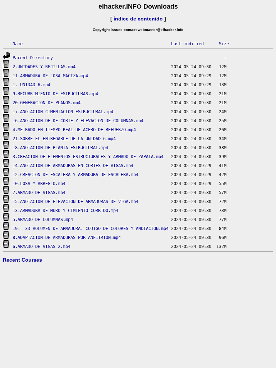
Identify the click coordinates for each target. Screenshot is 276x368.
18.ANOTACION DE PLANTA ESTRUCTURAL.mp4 (60, 147)
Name (18, 43)
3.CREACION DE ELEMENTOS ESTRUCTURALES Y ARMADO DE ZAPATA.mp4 (88, 156)
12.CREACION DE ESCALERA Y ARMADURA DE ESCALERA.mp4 (75, 174)
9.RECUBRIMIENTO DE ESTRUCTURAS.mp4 (55, 93)
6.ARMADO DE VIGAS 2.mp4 (41, 246)
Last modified (187, 43)
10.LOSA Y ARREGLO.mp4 (39, 183)
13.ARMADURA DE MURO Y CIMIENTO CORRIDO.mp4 (65, 210)
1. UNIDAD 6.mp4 (31, 84)
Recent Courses (22, 260)
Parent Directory (33, 57)
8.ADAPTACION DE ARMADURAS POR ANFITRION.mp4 (67, 237)
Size (224, 43)
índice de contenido (138, 19)
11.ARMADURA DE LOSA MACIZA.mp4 (50, 75)
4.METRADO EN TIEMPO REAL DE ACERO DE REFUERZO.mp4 (74, 129)
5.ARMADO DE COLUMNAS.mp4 (43, 219)
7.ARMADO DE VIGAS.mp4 (39, 192)
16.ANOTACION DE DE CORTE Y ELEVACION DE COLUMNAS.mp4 (78, 120)
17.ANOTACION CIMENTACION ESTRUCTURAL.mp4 (63, 111)
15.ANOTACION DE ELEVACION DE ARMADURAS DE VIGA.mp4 (75, 201)
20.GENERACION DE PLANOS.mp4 (46, 102)
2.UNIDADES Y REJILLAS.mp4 (44, 66)
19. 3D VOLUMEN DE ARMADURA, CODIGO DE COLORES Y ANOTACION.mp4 (91, 228)
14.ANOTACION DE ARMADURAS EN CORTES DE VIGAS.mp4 (73, 165)
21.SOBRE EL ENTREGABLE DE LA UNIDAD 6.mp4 (64, 138)
